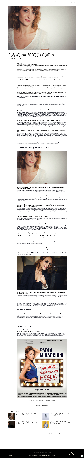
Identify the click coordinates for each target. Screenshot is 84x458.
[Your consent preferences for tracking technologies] (82, 456)
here (54, 400)
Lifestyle (11, 51)
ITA (60, 444)
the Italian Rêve (36, 455)
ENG (51, 444)
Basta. (54, 455)
